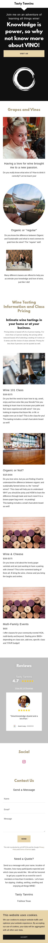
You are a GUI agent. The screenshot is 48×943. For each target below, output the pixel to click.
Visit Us (24, 54)
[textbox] (24, 798)
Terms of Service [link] (25, 849)
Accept (24, 937)
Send (24, 839)
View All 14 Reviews (24, 688)
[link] (24, 4)
